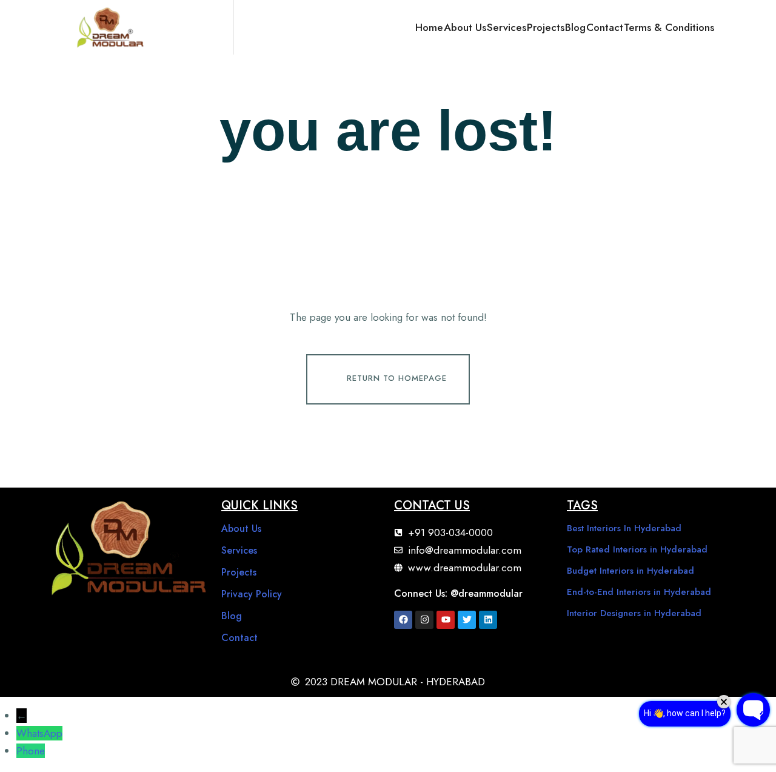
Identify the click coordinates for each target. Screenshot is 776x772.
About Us (465, 27)
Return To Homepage (397, 378)
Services (506, 27)
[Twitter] (467, 620)
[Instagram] (424, 620)
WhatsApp (39, 733)
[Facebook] (403, 620)
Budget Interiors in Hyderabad (630, 570)
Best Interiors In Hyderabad (624, 528)
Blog (575, 27)
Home (429, 27)
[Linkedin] (488, 620)
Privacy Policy (251, 594)
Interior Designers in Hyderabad (634, 613)
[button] (728, 27)
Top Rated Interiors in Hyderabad (637, 549)
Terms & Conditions (669, 27)
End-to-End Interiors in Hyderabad (639, 592)
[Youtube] (445, 620)
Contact (604, 27)
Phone (30, 750)
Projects (545, 27)
